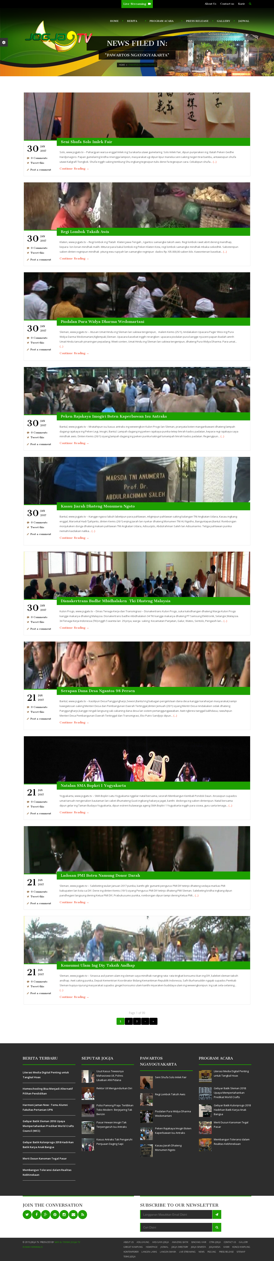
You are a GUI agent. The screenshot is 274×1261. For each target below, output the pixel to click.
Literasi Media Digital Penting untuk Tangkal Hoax (46, 1075)
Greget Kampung (133, 1246)
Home (114, 20)
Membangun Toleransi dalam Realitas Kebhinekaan (47, 1172)
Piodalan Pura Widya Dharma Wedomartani (102, 321)
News (201, 1251)
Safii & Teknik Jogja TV (67, 1242)
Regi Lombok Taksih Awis (85, 231)
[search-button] (250, 3)
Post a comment (40, 169)
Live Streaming (135, 4)
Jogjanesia (214, 1246)
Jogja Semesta (198, 1246)
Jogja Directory (180, 1246)
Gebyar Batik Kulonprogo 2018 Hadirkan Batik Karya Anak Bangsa (48, 1144)
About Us (210, 3)
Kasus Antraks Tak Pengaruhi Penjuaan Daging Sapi (114, 1142)
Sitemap (241, 1251)
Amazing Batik (180, 1242)
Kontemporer (131, 1251)
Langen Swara (168, 1251)
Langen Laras (149, 1251)
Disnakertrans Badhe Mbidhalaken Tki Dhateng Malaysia (115, 601)
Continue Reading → (74, 168)
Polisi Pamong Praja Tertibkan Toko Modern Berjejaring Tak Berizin (114, 1109)
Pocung (211, 1251)
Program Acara (161, 21)
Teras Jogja (130, 1256)
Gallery (223, 20)
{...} (215, 162)
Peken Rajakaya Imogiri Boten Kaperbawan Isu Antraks (114, 416)
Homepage (151, 1246)
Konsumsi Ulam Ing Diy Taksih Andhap (98, 965)
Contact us (227, 3)
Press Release (197, 20)
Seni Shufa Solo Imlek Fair (86, 141)
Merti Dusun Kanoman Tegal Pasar (45, 1158)
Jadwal (243, 20)
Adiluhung (143, 1242)
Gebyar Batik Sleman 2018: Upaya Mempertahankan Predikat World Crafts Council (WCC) (48, 1126)
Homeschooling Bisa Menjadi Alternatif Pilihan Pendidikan (48, 1091)
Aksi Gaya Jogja (160, 1242)
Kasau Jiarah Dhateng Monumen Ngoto (98, 506)
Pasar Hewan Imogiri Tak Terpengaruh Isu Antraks (111, 1125)
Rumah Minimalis (33, 1246)
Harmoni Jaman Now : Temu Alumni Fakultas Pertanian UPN (45, 1107)
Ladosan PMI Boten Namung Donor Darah (100, 875)
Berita (131, 21)
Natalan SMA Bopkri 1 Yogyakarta (93, 785)
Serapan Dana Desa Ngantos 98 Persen (98, 690)
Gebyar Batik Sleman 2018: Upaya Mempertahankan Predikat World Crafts (230, 1092)
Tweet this (37, 162)
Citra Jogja (215, 1242)
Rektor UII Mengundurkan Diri (114, 1088)
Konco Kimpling (241, 1246)
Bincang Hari (198, 1242)
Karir (241, 3)
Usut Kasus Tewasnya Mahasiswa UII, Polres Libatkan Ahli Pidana (110, 1075)
